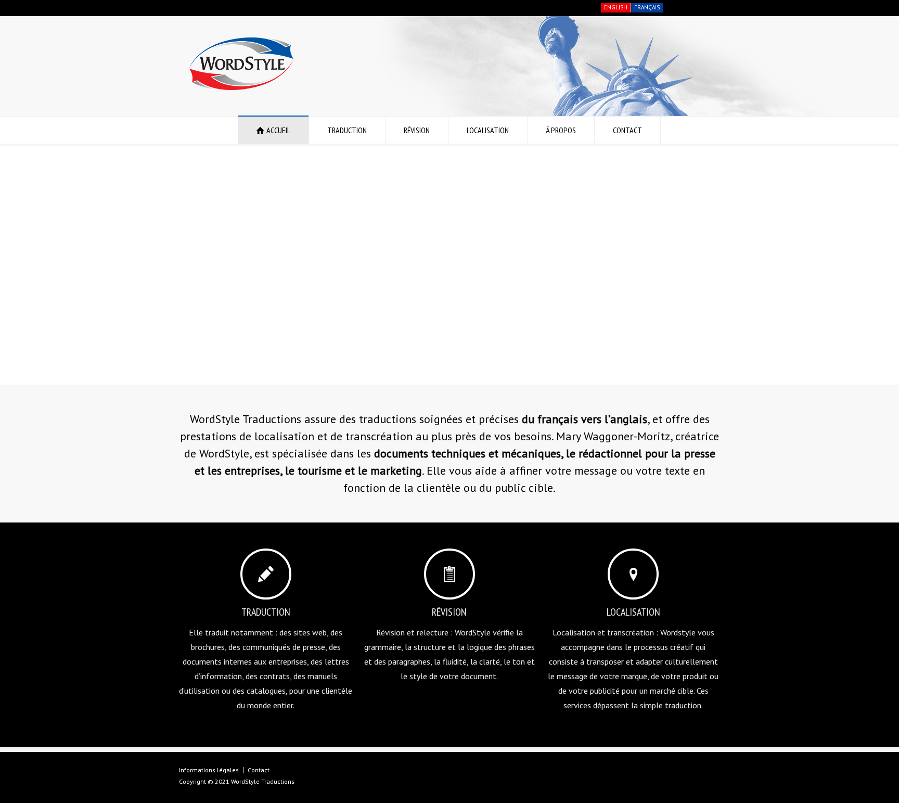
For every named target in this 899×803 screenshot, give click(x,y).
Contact (258, 770)
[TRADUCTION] (265, 574)
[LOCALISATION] (633, 574)
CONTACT (627, 130)
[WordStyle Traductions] (241, 87)
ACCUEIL (278, 130)
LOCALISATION (488, 130)
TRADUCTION (347, 130)
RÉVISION (417, 130)
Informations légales (209, 770)
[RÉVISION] (449, 574)
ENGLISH (615, 7)
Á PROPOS (561, 130)
